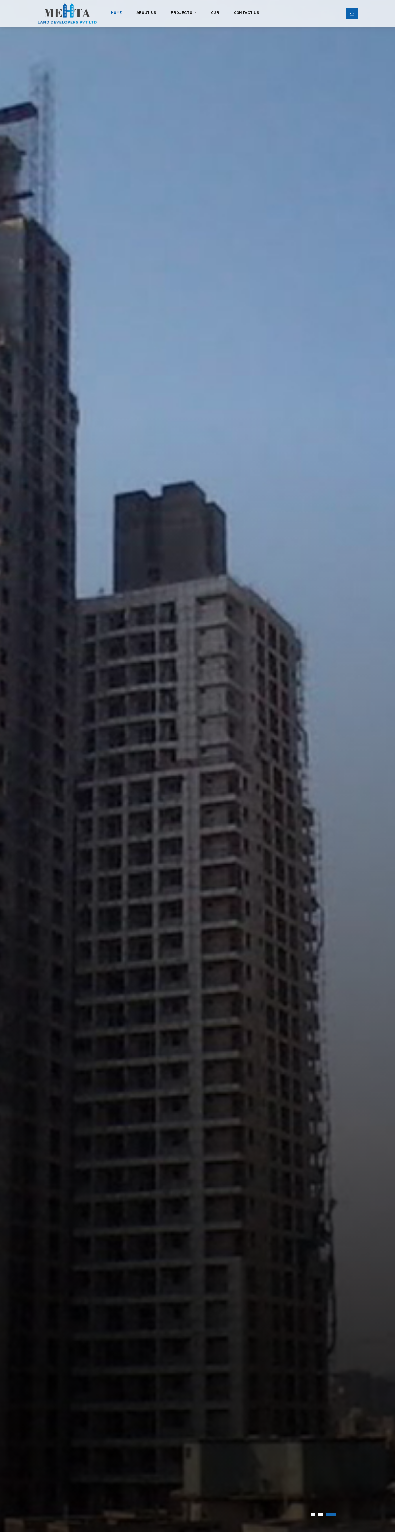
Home (116, 12)
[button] (313, 1514)
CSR (215, 12)
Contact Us (246, 12)
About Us (146, 12)
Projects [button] (182, 12)
